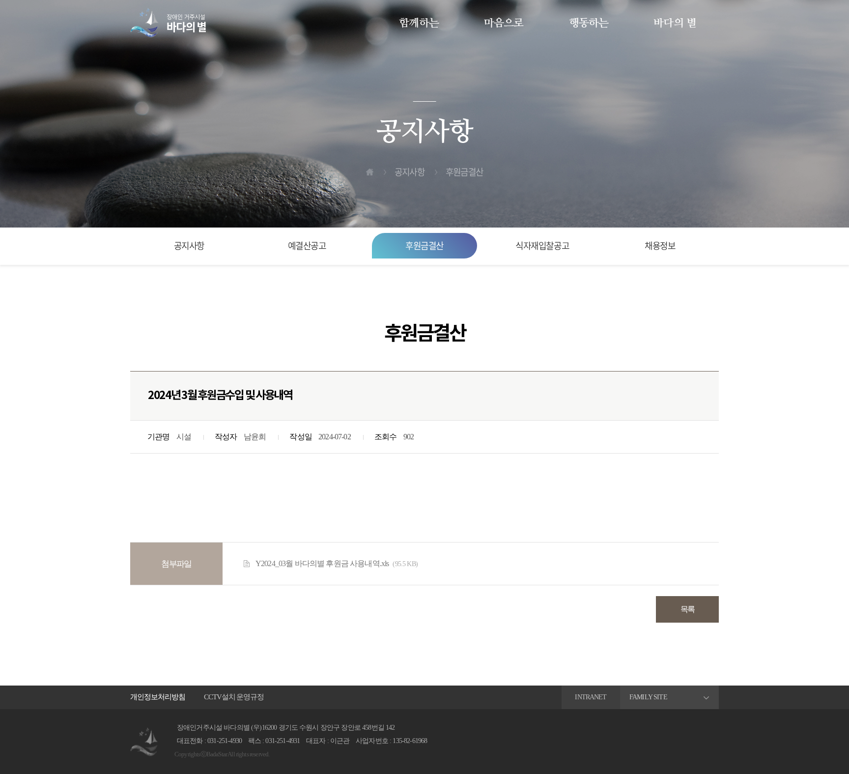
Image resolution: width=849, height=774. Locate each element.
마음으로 (504, 23)
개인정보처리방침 (157, 697)
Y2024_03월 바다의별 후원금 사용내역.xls (336, 564)
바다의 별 (674, 23)
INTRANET (590, 697)
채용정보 (660, 245)
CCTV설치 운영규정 (234, 697)
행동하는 (589, 23)
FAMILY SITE (648, 697)
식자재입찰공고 (542, 245)
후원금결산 (424, 245)
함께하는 (419, 23)
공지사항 (189, 245)
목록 (687, 609)
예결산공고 (307, 245)
